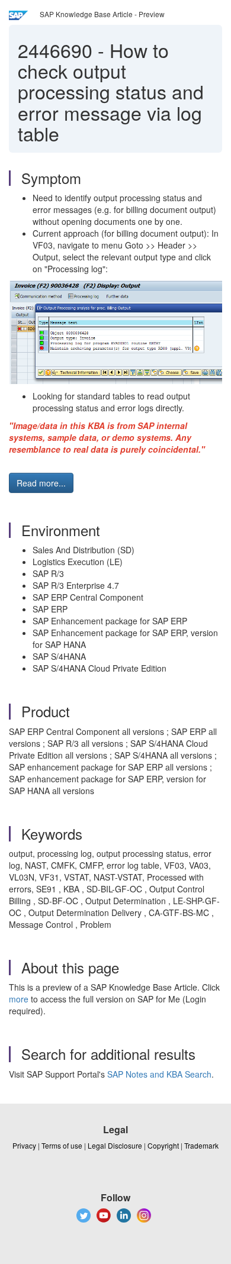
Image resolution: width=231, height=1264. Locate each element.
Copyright (163, 1145)
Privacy (24, 1145)
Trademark (201, 1145)
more (18, 999)
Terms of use (61, 1145)
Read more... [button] (41, 483)
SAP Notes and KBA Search (159, 1074)
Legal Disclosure (115, 1145)
